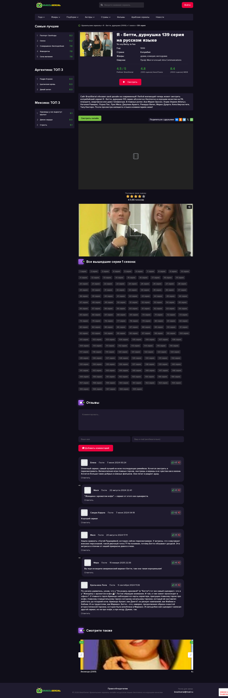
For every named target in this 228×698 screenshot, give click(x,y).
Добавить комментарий (96, 448)
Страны (104, 17)
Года (40, 17)
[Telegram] (184, 119)
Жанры (54, 17)
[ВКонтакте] (176, 119)
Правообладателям (118, 688)
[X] (187, 119)
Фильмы (121, 17)
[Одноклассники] (180, 119)
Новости (160, 17)
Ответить (85, 477)
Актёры (88, 17)
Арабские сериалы (140, 17)
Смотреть (132, 82)
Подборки (71, 17)
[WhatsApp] (191, 119)
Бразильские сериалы (91, 25)
